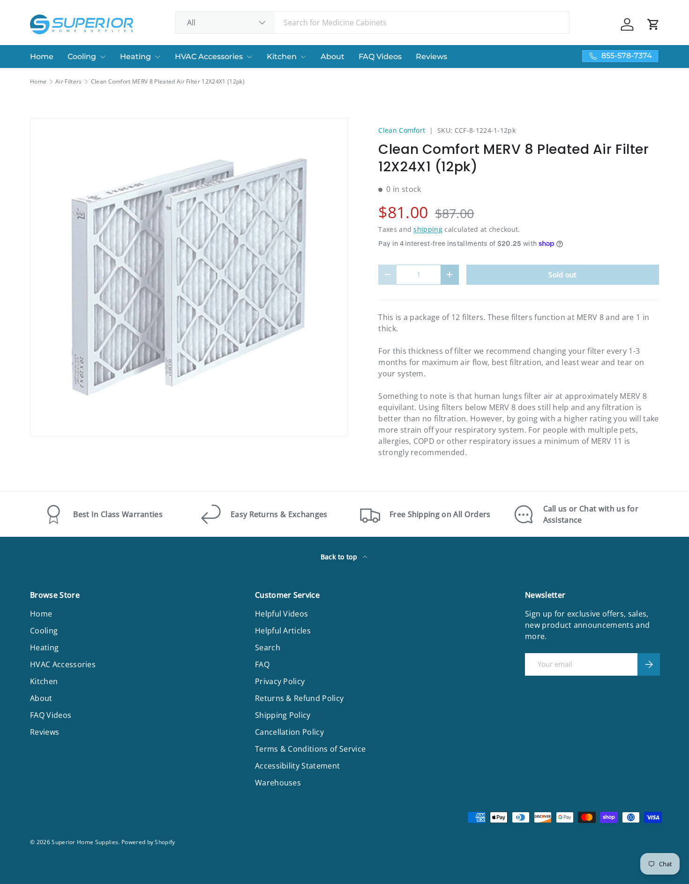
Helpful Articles (283, 630)
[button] (653, 24)
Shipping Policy (283, 715)
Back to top (340, 556)
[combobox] (372, 22)
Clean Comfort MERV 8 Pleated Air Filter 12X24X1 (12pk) (168, 81)
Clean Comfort (401, 130)
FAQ (262, 664)
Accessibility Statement (297, 766)
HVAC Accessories (209, 56)
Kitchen (282, 56)
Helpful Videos (281, 614)
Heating (135, 56)
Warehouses (278, 782)
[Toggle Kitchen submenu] (303, 56)
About (332, 56)
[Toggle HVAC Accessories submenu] (249, 56)
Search (267, 647)
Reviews (431, 56)
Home (41, 56)
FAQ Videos (380, 56)
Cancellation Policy (289, 732)
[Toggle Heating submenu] (157, 56)
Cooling (81, 56)
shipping (427, 229)
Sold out (562, 274)
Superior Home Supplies (85, 842)
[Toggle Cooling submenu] (102, 56)
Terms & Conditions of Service (310, 749)
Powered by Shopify (148, 842)
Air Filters (68, 81)
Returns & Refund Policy (299, 698)
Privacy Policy (280, 681)
